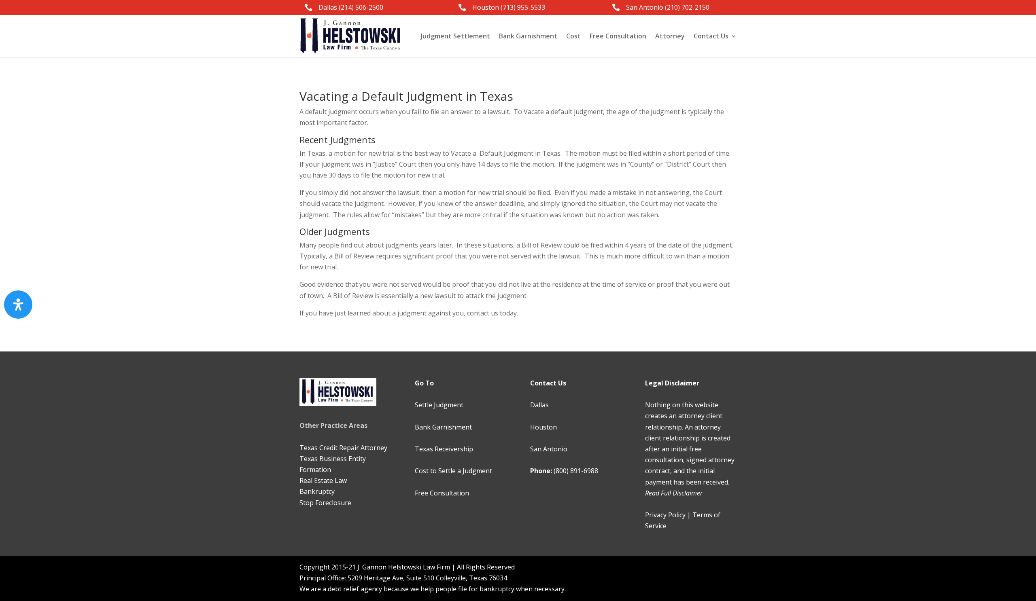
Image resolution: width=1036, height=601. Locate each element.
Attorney (670, 36)
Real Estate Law (323, 480)
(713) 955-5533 (523, 7)
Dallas (539, 404)
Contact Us (711, 36)
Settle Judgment (439, 404)
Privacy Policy (665, 514)
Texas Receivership (444, 448)
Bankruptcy (317, 491)
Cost (573, 36)
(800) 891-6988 (576, 470)
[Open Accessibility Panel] (18, 304)
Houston (543, 427)
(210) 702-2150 (687, 7)
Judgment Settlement (455, 36)
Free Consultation (618, 36)
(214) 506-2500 (361, 7)
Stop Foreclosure (325, 502)
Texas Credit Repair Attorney (343, 447)
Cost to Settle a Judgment (453, 470)
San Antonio (548, 448)
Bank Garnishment (528, 36)
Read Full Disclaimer (674, 493)
